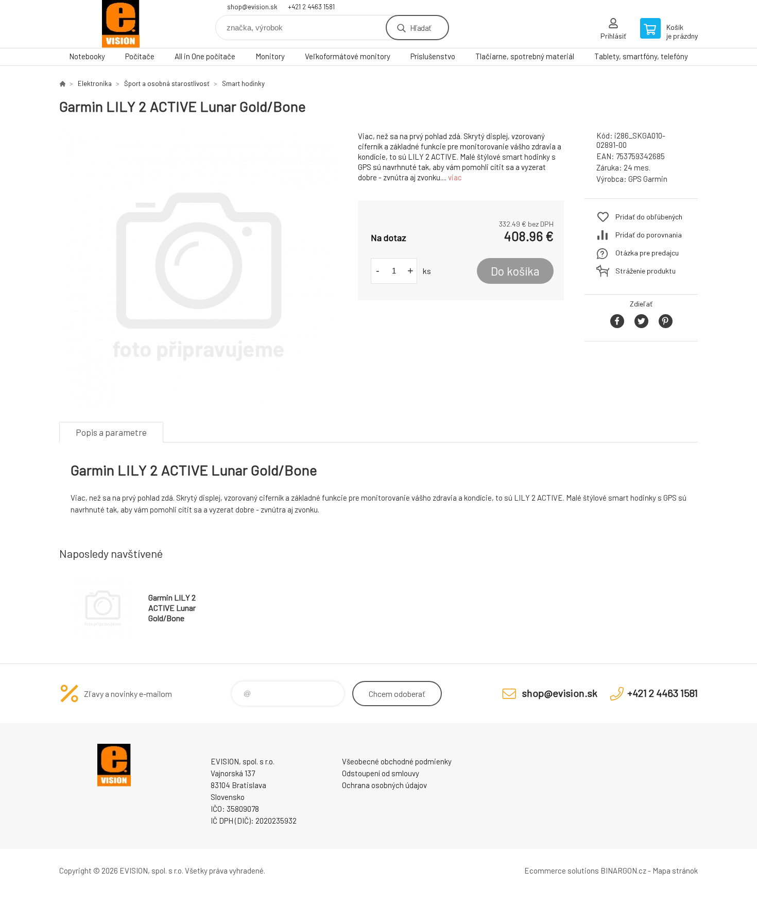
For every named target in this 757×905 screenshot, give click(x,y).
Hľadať (420, 27)
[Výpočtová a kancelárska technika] (62, 83)
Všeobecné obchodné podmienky (397, 761)
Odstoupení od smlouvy (380, 773)
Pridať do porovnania (648, 234)
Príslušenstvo (432, 56)
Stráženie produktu (645, 270)
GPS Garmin (647, 178)
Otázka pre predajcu (647, 252)
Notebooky (87, 56)
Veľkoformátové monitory (347, 56)
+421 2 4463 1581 (311, 7)
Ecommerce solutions (561, 870)
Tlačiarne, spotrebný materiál (524, 56)
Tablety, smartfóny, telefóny (641, 56)
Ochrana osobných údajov (384, 785)
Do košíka (515, 271)
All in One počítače (205, 56)
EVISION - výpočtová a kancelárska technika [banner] (121, 24)
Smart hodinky (243, 83)
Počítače (139, 56)
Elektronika (95, 83)
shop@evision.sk (252, 7)
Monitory (270, 56)
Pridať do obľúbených (648, 216)
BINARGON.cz (623, 870)
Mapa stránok (675, 870)
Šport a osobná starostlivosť (167, 83)
